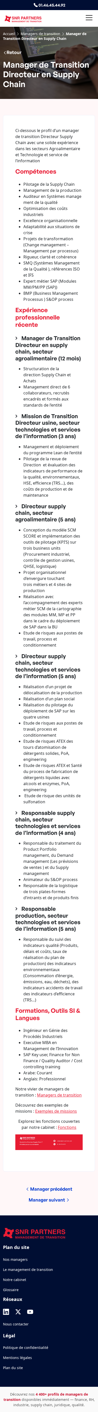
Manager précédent (50, 1189)
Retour (14, 52)
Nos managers (15, 1259)
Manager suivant (47, 1200)
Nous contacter (16, 1324)
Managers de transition (40, 33)
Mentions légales (17, 1357)
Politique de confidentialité (25, 1347)
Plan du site (13, 1367)
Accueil (9, 33)
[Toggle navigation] (89, 18)
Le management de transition (28, 1269)
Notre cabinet (14, 1279)
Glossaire (11, 1289)
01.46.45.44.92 (51, 5)
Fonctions (67, 1127)
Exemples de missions (56, 1111)
